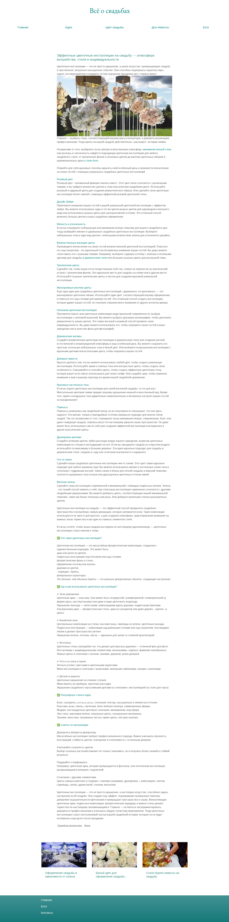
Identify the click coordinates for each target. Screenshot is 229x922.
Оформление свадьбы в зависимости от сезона (61, 874)
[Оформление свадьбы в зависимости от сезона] (63, 854)
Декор (87, 825)
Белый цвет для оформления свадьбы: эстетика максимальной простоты (111, 874)
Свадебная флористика (69, 825)
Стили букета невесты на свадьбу (162, 874)
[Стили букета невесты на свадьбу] (165, 854)
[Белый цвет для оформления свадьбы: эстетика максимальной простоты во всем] (114, 854)
